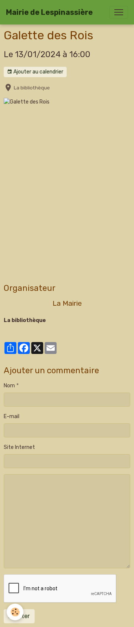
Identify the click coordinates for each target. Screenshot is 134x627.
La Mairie (67, 303)
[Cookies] (15, 612)
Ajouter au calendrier (37, 72)
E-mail (11, 416)
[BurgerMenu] (118, 12)
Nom (9, 386)
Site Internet (19, 447)
